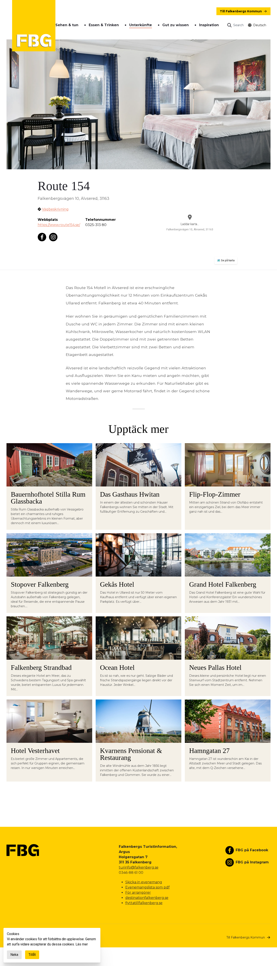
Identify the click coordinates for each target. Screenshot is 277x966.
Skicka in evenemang (143, 882)
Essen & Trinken (104, 25)
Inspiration (209, 25)
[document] (52, 945)
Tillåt (32, 954)
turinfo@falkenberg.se (138, 867)
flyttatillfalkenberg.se (144, 903)
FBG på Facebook (252, 850)
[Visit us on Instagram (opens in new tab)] (53, 237)
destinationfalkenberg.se (146, 898)
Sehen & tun (66, 25)
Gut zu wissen (175, 25)
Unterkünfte (140, 25)
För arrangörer (138, 892)
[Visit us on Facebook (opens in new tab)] (42, 237)
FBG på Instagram (252, 862)
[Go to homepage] (33, 25)
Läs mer (82, 944)
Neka (14, 954)
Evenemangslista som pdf (147, 887)
